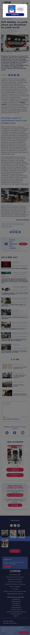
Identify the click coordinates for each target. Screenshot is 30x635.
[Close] (27, 4)
